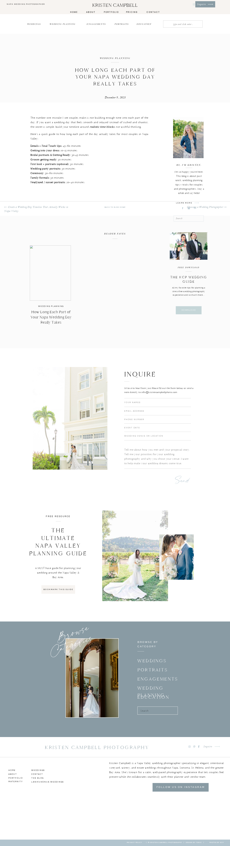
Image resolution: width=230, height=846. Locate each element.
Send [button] (182, 481)
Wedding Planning (115, 58)
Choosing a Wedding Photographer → (207, 207)
